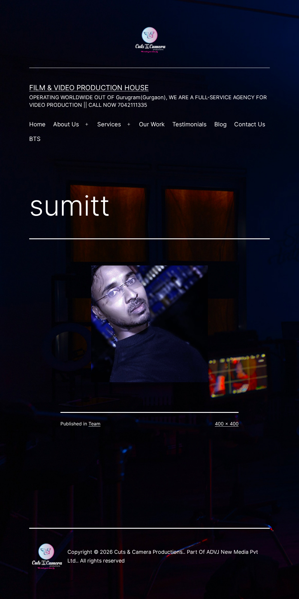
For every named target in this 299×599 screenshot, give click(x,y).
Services (109, 124)
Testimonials (189, 124)
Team (94, 424)
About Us (66, 124)
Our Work (152, 124)
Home (37, 124)
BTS (35, 138)
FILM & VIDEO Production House (89, 87)
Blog (220, 124)
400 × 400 (227, 424)
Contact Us (249, 124)
